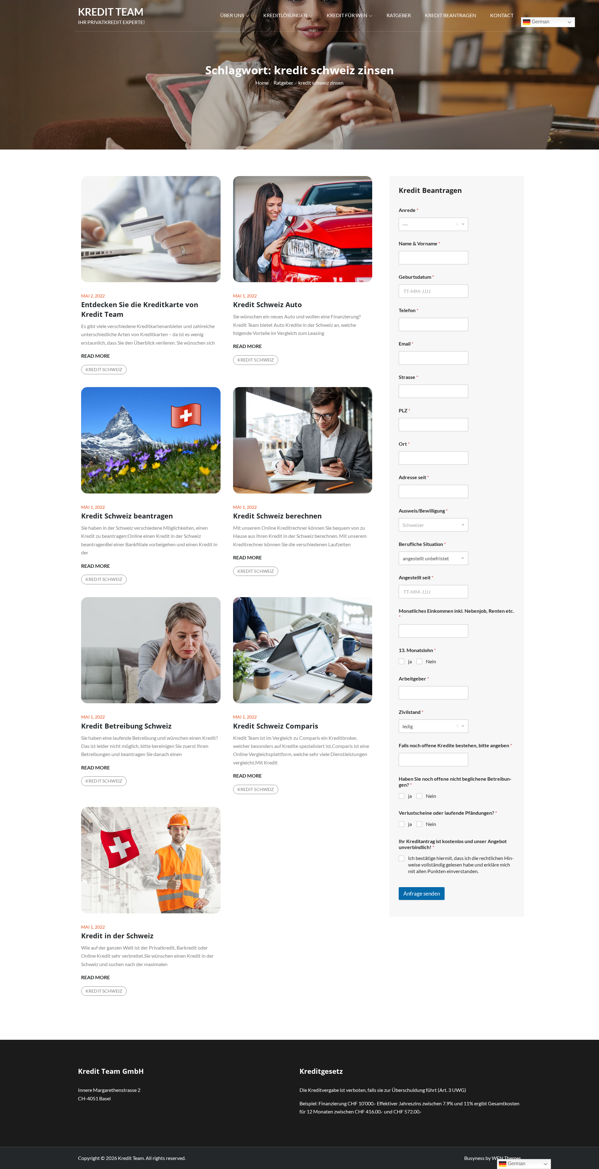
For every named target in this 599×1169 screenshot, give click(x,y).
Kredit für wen (347, 15)
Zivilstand (411, 712)
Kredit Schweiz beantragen (127, 515)
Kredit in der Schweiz (117, 935)
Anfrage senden (421, 893)
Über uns (232, 15)
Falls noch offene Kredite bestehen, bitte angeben (455, 745)
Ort (404, 444)
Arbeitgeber (414, 678)
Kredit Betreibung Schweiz (126, 725)
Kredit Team (111, 12)
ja (410, 661)
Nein (431, 661)
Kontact (502, 15)
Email (406, 343)
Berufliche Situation (422, 544)
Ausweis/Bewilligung (423, 510)
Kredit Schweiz (103, 369)
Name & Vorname (419, 243)
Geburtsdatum (416, 277)
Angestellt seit (416, 577)
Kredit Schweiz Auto (267, 304)
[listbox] (433, 224)
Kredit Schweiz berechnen (277, 515)
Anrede (408, 210)
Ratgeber (399, 15)
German (539, 21)
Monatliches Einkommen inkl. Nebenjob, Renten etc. (456, 614)
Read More (95, 356)
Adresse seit (414, 477)
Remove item (457, 224)
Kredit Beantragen (450, 15)
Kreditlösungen (285, 15)
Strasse (408, 377)
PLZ (404, 410)
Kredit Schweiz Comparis (275, 725)
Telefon (408, 310)
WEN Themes (506, 1158)
